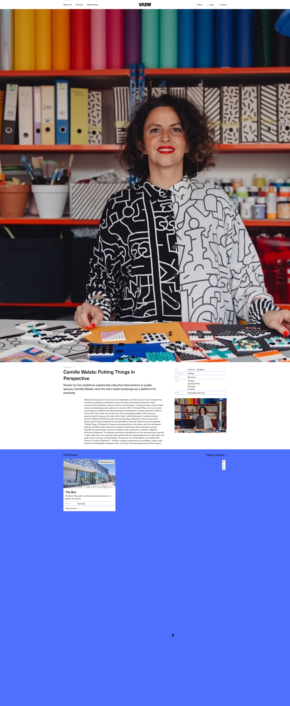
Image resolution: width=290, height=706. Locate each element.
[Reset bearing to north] (223, 468)
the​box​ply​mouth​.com (196, 392)
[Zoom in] (223, 461)
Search (224, 4)
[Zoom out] (223, 465)
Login (211, 4)
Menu (200, 4)
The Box (191, 373)
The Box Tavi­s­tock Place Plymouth (194, 384)
